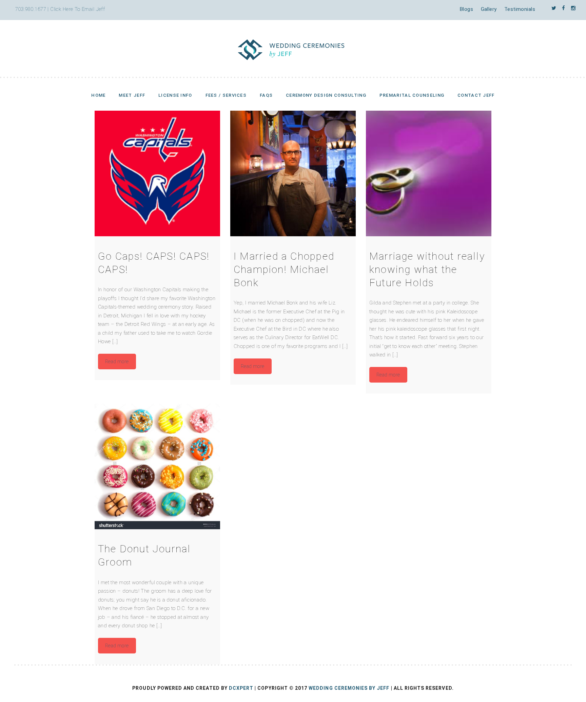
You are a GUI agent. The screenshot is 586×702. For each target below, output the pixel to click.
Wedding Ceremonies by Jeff (349, 688)
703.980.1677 (30, 9)
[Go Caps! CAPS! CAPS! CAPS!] (157, 173)
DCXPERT (241, 688)
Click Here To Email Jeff (77, 9)
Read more (117, 361)
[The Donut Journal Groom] (157, 466)
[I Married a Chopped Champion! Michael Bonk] (293, 173)
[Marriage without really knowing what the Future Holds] (428, 173)
